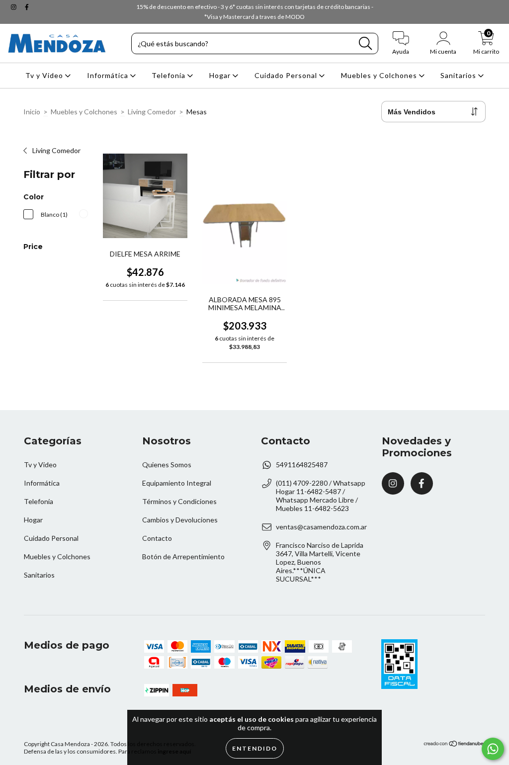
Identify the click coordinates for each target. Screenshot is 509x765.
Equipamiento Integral (176, 483)
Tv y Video (45, 75)
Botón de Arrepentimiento (183, 556)
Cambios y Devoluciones (180, 519)
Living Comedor (152, 111)
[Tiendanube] (454, 744)
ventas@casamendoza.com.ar (321, 526)
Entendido (254, 748)
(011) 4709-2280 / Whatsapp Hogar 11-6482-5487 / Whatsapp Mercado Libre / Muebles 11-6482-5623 (320, 495)
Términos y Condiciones (179, 501)
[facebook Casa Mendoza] (26, 6)
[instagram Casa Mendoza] (14, 6)
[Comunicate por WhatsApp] (493, 749)
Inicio (31, 111)
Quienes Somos (166, 464)
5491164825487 (302, 464)
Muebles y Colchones (380, 75)
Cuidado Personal (286, 75)
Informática (108, 75)
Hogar (221, 75)
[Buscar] (365, 43)
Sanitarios (459, 75)
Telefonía (169, 75)
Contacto (157, 538)
